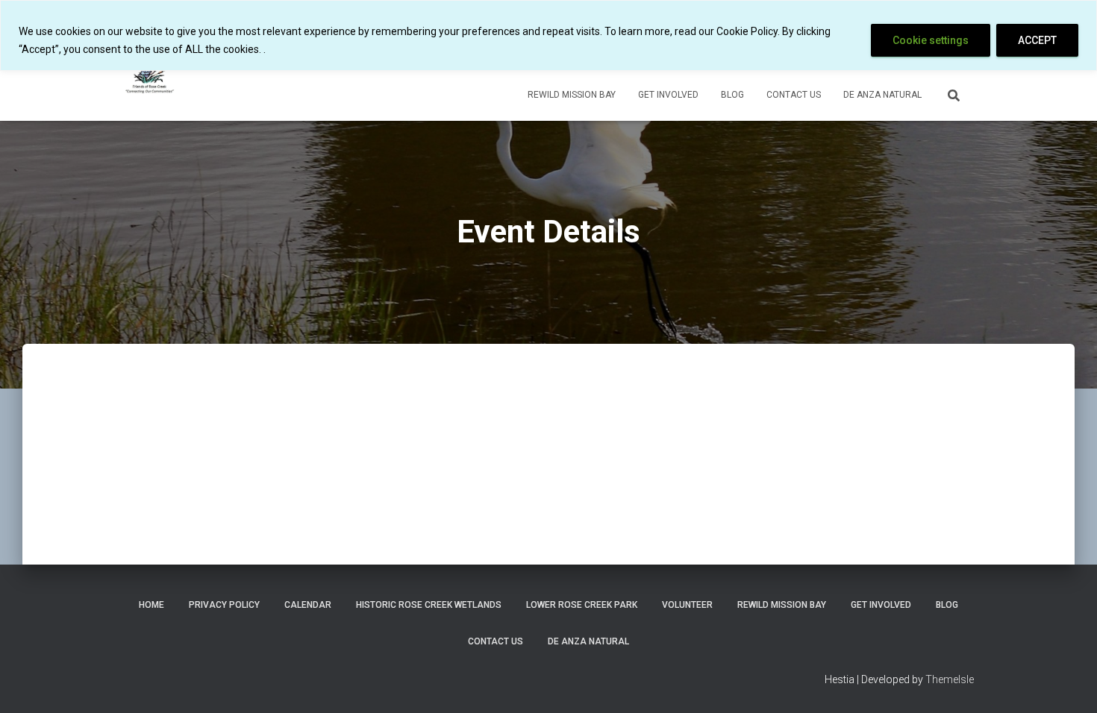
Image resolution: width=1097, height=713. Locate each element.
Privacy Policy (224, 605)
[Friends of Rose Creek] (151, 75)
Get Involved (668, 94)
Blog (732, 94)
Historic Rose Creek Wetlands (428, 605)
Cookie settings (931, 40)
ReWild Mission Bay (572, 94)
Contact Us (793, 94)
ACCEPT (1037, 40)
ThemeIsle (949, 679)
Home (151, 605)
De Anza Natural (882, 94)
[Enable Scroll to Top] (1067, 683)
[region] (548, 35)
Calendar (307, 605)
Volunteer (687, 605)
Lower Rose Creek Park (581, 605)
